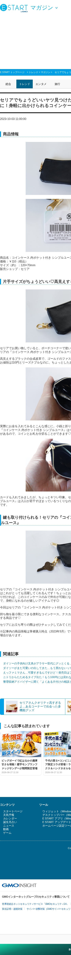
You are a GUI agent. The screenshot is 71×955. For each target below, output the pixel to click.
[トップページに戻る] (15, 8)
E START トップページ (12, 72)
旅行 (57, 84)
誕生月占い (10, 822)
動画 (6, 829)
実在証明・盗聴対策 (12, 909)
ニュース (8, 825)
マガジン (45, 72)
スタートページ (12, 811)
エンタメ (41, 84)
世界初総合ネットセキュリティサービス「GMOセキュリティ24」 (35, 904)
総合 (8, 84)
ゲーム (7, 832)
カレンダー (10, 818)
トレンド (33, 72)
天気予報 (8, 814)
